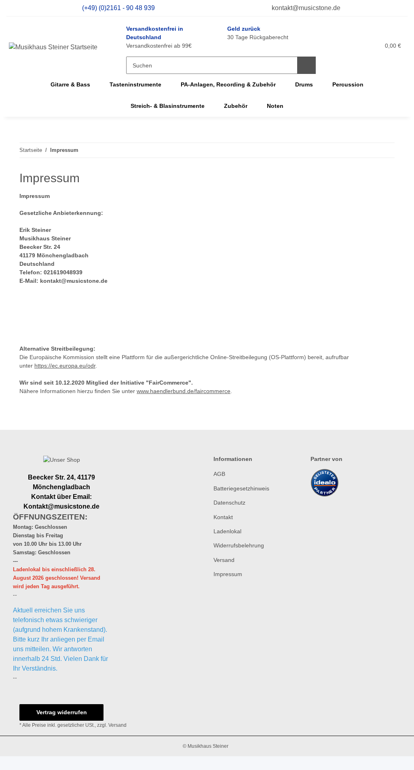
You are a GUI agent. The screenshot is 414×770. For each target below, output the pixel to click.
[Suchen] (306, 65)
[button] (338, 45)
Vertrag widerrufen (61, 712)
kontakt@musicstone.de (305, 7)
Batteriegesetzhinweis (241, 488)
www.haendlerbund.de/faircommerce (183, 391)
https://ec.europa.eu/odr (64, 365)
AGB (219, 474)
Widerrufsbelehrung (238, 545)
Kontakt (223, 517)
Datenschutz (229, 502)
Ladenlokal (227, 531)
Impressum (227, 574)
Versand (223, 560)
